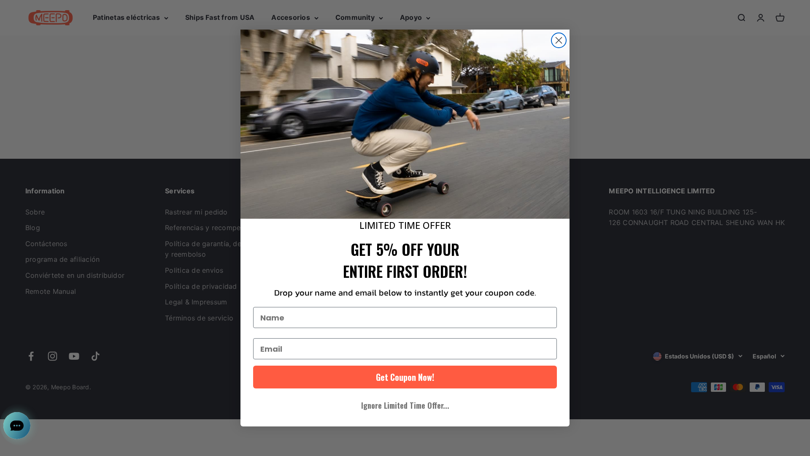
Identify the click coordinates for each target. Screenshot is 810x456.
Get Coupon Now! (405, 377)
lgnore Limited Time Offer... (405, 405)
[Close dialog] (558, 40)
